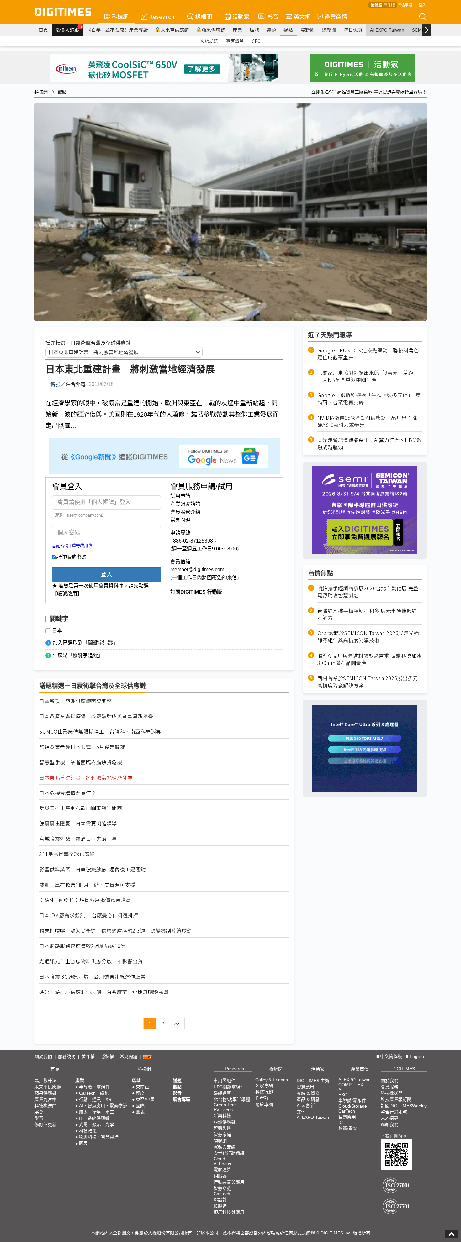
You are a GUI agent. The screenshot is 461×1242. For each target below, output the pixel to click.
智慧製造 (222, 1128)
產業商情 (336, 16)
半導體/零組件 (352, 1100)
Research (162, 16)
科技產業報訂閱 (396, 1099)
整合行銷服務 (394, 1111)
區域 (254, 29)
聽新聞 (329, 29)
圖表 (83, 1143)
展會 (38, 1111)
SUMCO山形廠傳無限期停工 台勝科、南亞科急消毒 (100, 731)
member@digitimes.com (197, 569)
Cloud (219, 1158)
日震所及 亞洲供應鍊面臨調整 (75, 701)
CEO (256, 41)
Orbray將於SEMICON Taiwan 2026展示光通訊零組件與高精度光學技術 (368, 637)
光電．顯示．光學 (96, 1124)
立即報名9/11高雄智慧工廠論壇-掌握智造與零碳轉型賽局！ (369, 91)
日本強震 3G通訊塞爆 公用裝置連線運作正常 (92, 976)
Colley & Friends (271, 1079)
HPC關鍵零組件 (229, 1086)
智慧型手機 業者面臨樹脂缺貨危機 (80, 762)
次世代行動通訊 (229, 1153)
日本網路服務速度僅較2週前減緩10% (82, 946)
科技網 (120, 16)
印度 (140, 1093)
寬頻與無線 (225, 1147)
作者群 (261, 1098)
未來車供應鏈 (175, 29)
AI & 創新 (306, 1105)
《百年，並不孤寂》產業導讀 (117, 29)
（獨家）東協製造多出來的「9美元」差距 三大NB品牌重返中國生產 (368, 376)
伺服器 (220, 1175)
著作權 (88, 1056)
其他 (301, 1111)
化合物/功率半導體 (232, 1099)
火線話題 (209, 41)
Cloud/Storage (352, 1105)
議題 (271, 29)
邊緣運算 (222, 1093)
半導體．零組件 (94, 1086)
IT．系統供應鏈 (94, 1118)
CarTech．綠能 (94, 1093)
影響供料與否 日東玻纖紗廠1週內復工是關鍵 (92, 869)
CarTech (222, 1193)
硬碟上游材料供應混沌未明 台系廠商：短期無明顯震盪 (104, 992)
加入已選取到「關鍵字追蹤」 (85, 642)
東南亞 (142, 1086)
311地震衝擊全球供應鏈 (67, 854)
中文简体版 (391, 1056)
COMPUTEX (350, 1084)
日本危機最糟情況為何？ (67, 793)
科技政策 (88, 1130)
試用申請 (180, 496)
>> (176, 1023)
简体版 (389, 5)
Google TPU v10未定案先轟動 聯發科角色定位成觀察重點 (368, 354)
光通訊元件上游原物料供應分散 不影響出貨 (91, 961)
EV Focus (223, 1109)
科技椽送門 (45, 1105)
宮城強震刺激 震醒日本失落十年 (78, 838)
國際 (140, 1105)
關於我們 (43, 1056)
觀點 (288, 29)
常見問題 (180, 520)
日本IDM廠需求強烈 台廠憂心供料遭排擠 (88, 915)
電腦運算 (222, 1169)
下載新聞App (393, 1135)
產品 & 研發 (308, 1099)
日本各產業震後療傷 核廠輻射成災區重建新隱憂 (96, 716)
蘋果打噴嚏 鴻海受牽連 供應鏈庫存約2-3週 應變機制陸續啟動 (115, 930)
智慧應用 (305, 1086)
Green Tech (225, 1104)
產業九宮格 (45, 1099)
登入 (422, 4)
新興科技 (222, 1115)
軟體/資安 (347, 1128)
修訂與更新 (45, 1124)
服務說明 (67, 1056)
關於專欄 (264, 1104)
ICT (342, 1122)
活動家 (240, 16)
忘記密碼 (60, 545)
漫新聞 (307, 29)
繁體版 (376, 5)
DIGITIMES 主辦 (313, 1080)
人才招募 (389, 1118)
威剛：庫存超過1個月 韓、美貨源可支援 (87, 884)
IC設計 (220, 1199)
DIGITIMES (403, 1068)
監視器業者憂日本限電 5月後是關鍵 (82, 746)
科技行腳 (264, 1091)
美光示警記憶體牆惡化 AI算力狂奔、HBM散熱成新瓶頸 (369, 444)
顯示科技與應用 (229, 1212)
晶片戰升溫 (45, 1080)
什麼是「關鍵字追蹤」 (78, 655)
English (417, 1056)
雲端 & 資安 (308, 1093)
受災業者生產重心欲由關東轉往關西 (80, 808)
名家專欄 (264, 1085)
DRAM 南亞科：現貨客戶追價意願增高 (85, 899)
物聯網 (220, 1140)
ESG (342, 1094)
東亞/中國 (145, 1099)
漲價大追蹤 (69, 28)
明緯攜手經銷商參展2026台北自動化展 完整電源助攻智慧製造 (368, 592)
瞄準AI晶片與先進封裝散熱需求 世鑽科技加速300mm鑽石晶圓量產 (369, 659)
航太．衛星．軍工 (96, 1111)
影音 (270, 16)
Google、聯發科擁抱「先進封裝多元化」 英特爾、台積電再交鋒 (369, 399)
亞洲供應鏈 (225, 1121)
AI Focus (222, 1163)
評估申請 (404, 4)
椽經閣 (203, 16)
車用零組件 (225, 1080)
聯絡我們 (389, 1124)
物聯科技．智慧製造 (99, 1136)
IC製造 (220, 1205)
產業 (237, 29)
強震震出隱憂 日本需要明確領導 (78, 823)
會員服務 (389, 1086)
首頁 (43, 29)
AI (340, 1089)
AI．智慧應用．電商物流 (103, 1105)
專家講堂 (235, 41)
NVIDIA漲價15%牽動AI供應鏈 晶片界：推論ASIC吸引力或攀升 (367, 421)
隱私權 (107, 1056)
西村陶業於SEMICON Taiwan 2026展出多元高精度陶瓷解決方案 (367, 682)
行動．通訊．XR (95, 1099)
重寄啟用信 (82, 545)
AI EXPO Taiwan (387, 29)
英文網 (302, 16)
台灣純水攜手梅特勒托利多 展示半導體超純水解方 (367, 614)
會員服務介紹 (185, 512)
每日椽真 (353, 29)
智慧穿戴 (222, 1188)
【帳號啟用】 (67, 593)
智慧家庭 (222, 1134)
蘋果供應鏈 (213, 29)
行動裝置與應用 (229, 1182)
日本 (57, 630)
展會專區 (181, 1099)
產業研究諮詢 (185, 504)
